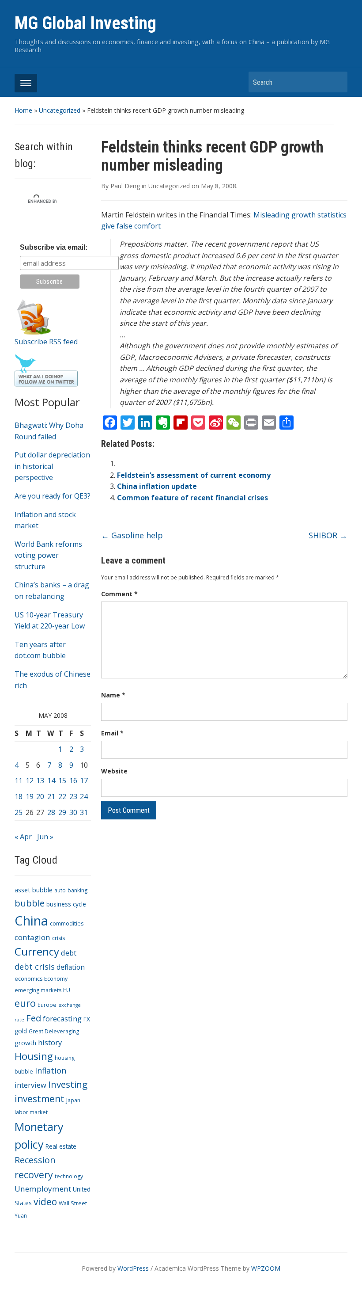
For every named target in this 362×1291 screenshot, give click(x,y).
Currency (37, 951)
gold (21, 1031)
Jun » (45, 837)
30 (73, 812)
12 (30, 780)
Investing (67, 1084)
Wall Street (73, 1203)
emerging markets (38, 990)
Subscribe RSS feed (46, 342)
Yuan (21, 1215)
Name (113, 695)
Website (114, 771)
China (31, 920)
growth (25, 1042)
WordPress (133, 1268)
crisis (58, 938)
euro (25, 1003)
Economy (56, 979)
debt (68, 953)
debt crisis (35, 966)
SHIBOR (328, 535)
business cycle (66, 904)
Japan (73, 1100)
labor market (31, 1112)
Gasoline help (132, 535)
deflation (71, 967)
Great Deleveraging (54, 1031)
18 (19, 796)
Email (112, 733)
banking (77, 890)
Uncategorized (59, 110)
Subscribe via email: (53, 247)
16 (73, 780)
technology (69, 1176)
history (50, 1042)
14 (51, 780)
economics (28, 979)
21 (51, 796)
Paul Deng (125, 186)
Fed (33, 1018)
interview (30, 1085)
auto (60, 890)
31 (84, 812)
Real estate (60, 1146)
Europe (47, 1005)
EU (66, 990)
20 (40, 796)
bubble (30, 903)
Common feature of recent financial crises (192, 498)
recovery (34, 1174)
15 (62, 780)
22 (62, 796)
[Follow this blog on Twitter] (46, 370)
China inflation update (157, 486)
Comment (119, 594)
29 (62, 812)
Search (336, 82)
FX (86, 1019)
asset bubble (34, 889)
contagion (32, 937)
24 (84, 796)
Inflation (50, 1070)
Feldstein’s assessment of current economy (194, 475)
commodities (66, 923)
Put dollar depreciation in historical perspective (52, 466)
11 (19, 780)
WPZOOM (265, 1268)
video (45, 1202)
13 (40, 780)
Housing (34, 1056)
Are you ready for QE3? (52, 496)
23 (73, 796)
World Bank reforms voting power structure (48, 555)
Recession (35, 1160)
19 (30, 796)
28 (51, 812)
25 (19, 812)
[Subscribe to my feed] (34, 316)
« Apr (23, 837)
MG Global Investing (85, 23)
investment (39, 1099)
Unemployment (43, 1189)
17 (84, 780)
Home (23, 110)
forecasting (62, 1018)
